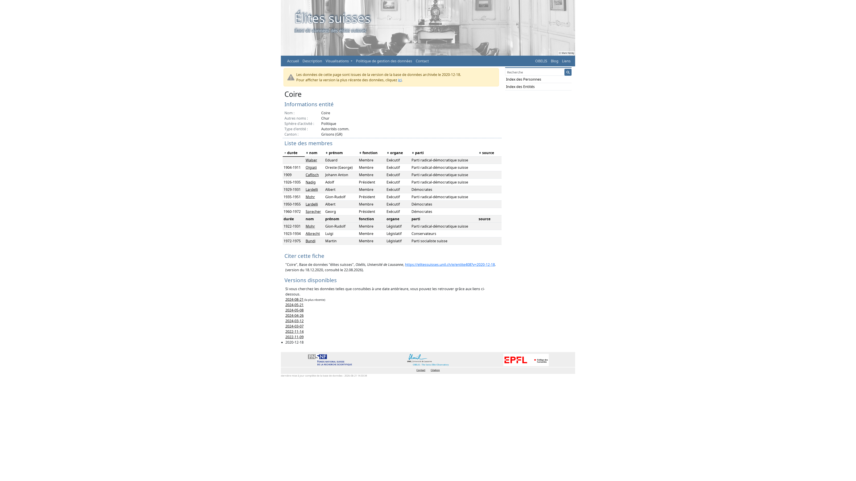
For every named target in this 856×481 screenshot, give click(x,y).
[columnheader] (294, 153)
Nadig (311, 182)
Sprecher (313, 211)
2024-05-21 (294, 304)
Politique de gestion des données (384, 61)
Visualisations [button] (338, 61)
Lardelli (312, 189)
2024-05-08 (294, 310)
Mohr (310, 196)
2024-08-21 (294, 299)
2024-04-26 (294, 315)
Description (312, 61)
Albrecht (313, 233)
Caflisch (312, 174)
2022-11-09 (294, 336)
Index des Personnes (523, 79)
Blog (554, 61)
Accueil (293, 61)
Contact (422, 61)
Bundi (310, 240)
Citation (435, 370)
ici (400, 79)
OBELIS (541, 61)
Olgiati (311, 167)
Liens (566, 61)
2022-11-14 (294, 331)
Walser (311, 160)
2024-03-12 (294, 320)
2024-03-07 (294, 326)
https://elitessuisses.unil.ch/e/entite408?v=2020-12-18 (450, 264)
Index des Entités (520, 86)
